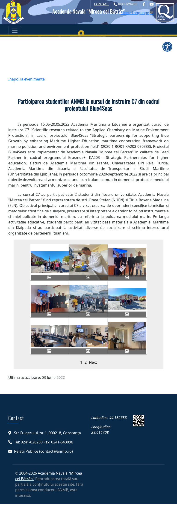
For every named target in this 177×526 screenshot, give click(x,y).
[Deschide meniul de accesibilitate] (167, 47)
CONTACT (101, 4)
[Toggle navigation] (14, 30)
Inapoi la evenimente (26, 79)
